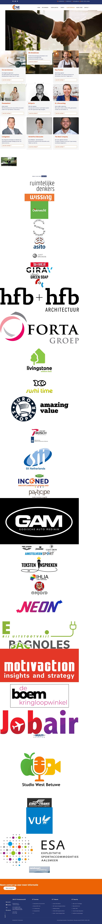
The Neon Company (61, 137)
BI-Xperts (31, 103)
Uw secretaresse (7, 70)
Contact (86, 7)
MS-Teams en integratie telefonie (59, 906)
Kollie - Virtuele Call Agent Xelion (59, 913)
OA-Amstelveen (33, 53)
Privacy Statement (70, 920)
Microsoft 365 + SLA (36, 906)
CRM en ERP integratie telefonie (59, 910)
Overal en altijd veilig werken (78, 910)
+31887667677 (68, 1)
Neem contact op (10, 888)
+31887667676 (61, 1)
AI (33, 913)
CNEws (62, 7)
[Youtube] (15, 1)
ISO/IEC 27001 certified (85, 1)
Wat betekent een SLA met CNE (39, 903)
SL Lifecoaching (60, 103)
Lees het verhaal (6, 80)
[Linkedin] (17, 1)
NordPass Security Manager (78, 913)
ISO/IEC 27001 (79, 7)
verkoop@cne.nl (76, 1)
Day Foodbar (59, 70)
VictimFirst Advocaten (35, 137)
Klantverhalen (71, 7)
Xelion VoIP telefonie (57, 903)
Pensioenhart (6, 103)
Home (38, 7)
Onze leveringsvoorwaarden (62, 920)
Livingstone (6, 137)
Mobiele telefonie (56, 908)
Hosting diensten (36, 910)
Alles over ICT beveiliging (77, 903)
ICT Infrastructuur (36, 908)
